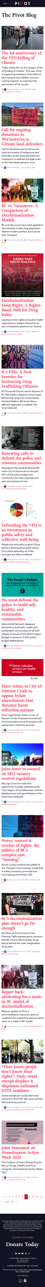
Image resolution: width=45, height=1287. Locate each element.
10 (37, 1196)
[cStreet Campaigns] (21, 1280)
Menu (5, 3)
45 (12, 1201)
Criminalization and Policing (12, 92)
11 (41, 1196)
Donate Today (22, 1244)
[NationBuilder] (24, 1280)
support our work (22, 1237)
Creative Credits (25, 1271)
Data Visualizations (23, 562)
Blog (34, 89)
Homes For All (37, 802)
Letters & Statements (15, 732)
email (26, 1275)
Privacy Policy (23, 1270)
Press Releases (16, 648)
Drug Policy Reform (35, 240)
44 (7, 1201)
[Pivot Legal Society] (22, 4)
